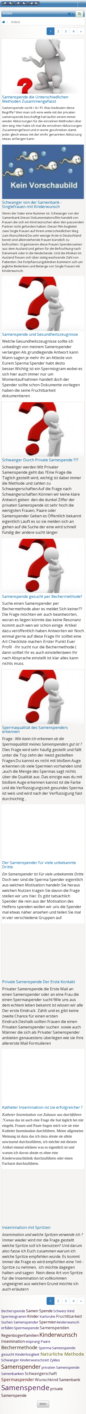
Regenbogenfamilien (20, 1335)
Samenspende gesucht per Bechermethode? (42, 596)
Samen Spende (39, 1310)
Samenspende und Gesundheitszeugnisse (40, 334)
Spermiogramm (14, 1316)
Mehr (43, 1404)
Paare (45, 1341)
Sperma (45, 1347)
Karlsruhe (47, 1316)
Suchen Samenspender (19, 1322)
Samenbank (69, 1379)
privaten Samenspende (61, 1367)
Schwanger (10, 1360)
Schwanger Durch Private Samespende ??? (40, 460)
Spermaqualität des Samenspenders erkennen (35, 729)
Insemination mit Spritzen (26, 1227)
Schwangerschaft (41, 1373)
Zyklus (55, 1360)
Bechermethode (20, 1347)
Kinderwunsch (58, 1334)
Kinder (33, 1316)
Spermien (47, 1322)
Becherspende (13, 1310)
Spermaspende (26, 1327)
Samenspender (21, 1366)
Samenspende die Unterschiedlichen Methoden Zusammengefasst (35, 99)
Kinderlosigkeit (27, 1354)
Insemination (13, 1341)
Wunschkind (46, 1379)
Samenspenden (54, 1327)
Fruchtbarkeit (69, 1316)
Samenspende (25, 1387)
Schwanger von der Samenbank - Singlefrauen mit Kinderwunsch (32, 204)
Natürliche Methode (62, 1354)
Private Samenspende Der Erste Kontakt (38, 981)
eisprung (33, 1341)
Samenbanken (13, 1373)
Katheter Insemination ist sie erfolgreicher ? (42, 1107)
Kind (70, 1310)
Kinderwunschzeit (34, 1360)
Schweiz (59, 1310)
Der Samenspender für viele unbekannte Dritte (39, 865)
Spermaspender (17, 1379)
